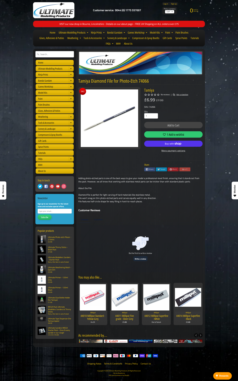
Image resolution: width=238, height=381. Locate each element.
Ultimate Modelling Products (74, 33)
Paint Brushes (181, 32)
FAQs (110, 44)
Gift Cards (167, 38)
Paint (169, 33)
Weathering (74, 38)
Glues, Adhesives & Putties (51, 38)
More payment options (173, 150)
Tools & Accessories (94, 38)
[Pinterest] (51, 186)
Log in (165, 4)
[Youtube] (57, 186)
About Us (128, 43)
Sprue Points (181, 38)
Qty (146, 111)
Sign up (174, 4)
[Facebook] (46, 186)
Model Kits (156, 33)
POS (110, 375)
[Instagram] (63, 186)
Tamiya (149, 90)
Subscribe (44, 217)
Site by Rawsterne (119, 373)
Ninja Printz (98, 33)
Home (52, 32)
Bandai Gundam (116, 33)
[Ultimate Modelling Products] (53, 10)
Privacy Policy (131, 363)
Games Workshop (138, 33)
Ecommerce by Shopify (122, 375)
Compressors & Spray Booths (145, 38)
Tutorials (195, 38)
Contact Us (146, 363)
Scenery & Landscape (118, 38)
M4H (118, 43)
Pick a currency (169, 9)
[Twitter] (40, 186)
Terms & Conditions (113, 363)
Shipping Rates (94, 363)
